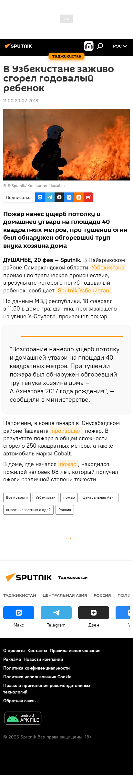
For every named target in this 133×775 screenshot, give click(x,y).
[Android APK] (23, 719)
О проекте (14, 650)
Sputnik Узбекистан (83, 290)
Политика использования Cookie (37, 677)
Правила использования (75, 650)
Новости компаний (43, 659)
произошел (67, 430)
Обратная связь (19, 701)
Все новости (17, 497)
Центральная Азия (99, 497)
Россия (64, 509)
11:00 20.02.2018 (20, 101)
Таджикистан (19, 595)
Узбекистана (107, 267)
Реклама (12, 659)
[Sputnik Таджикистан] (19, 48)
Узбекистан (46, 497)
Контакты (37, 650)
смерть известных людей (28, 509)
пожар (68, 464)
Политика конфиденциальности (36, 668)
